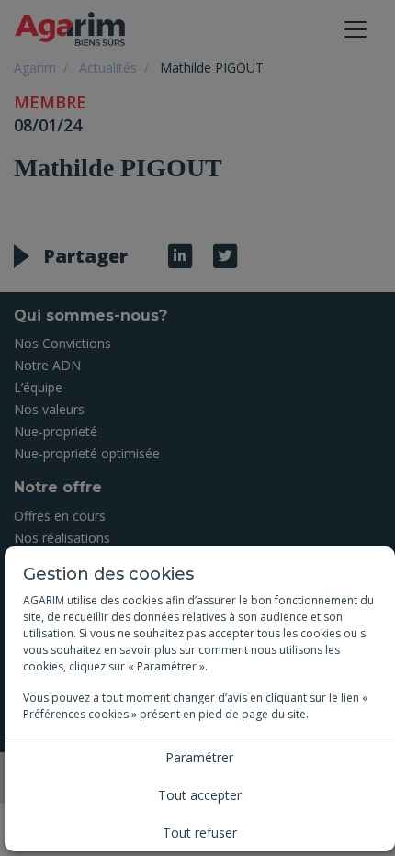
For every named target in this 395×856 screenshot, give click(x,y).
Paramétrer (199, 757)
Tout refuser (200, 832)
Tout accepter (200, 795)
